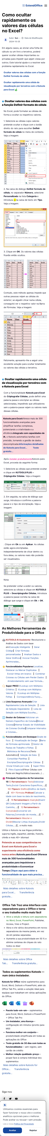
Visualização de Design (26, 740)
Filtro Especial (16, 769)
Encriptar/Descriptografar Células (23, 762)
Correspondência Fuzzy (28, 696)
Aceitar (12, 1130)
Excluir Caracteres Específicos (27, 785)
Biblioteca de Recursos (18, 751)
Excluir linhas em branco (19, 673)
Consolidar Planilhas (17, 758)
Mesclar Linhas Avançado (25, 821)
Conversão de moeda (25, 814)
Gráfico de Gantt (37, 789)
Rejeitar (33, 1130)
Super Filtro (39, 766)
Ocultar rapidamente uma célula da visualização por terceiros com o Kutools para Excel (24, 86)
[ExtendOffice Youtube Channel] (16, 1098)
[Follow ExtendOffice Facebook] (4, 1098)
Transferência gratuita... (25, 963)
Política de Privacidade (24, 1124)
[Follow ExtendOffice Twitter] (10, 1098)
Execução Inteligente (19, 647)
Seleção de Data (28, 755)
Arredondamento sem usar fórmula (25, 681)
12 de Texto (21, 781)
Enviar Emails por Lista (18, 766)
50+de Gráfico (18, 789)
